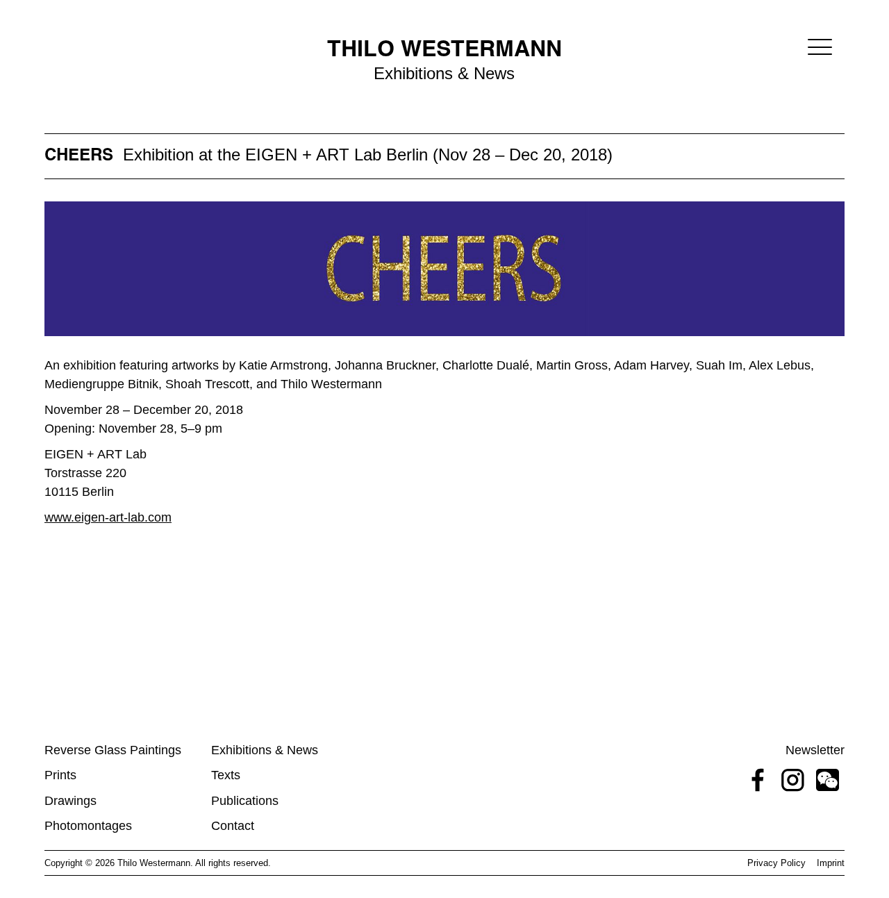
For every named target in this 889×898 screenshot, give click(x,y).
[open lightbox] (444, 268)
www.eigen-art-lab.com (108, 517)
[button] (820, 47)
